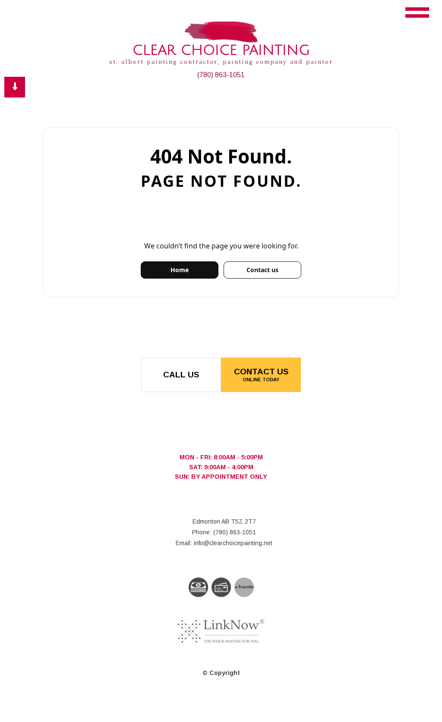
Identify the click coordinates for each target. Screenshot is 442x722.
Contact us (262, 270)
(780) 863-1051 (221, 74)
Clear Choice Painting (221, 50)
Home (179, 270)
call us (181, 374)
